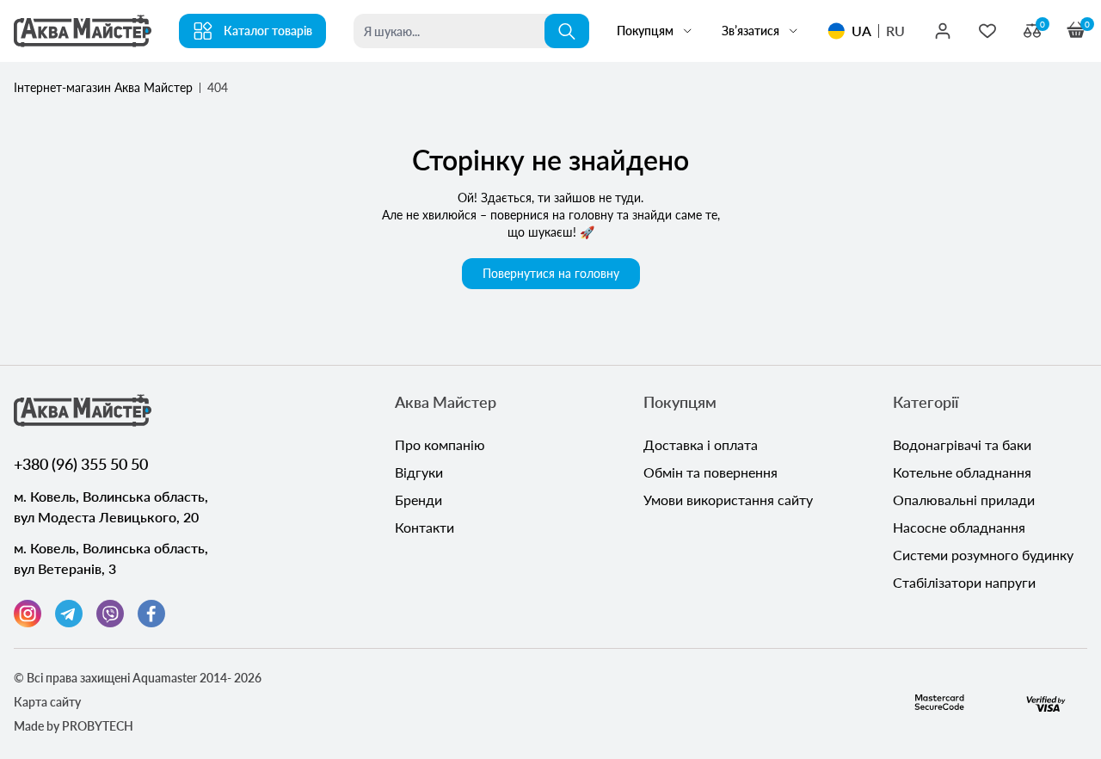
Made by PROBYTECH (73, 726)
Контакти (424, 527)
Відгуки (419, 472)
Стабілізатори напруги (964, 582)
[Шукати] (566, 31)
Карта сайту (47, 701)
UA (861, 30)
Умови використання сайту (728, 499)
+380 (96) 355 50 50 (81, 463)
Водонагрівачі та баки (962, 444)
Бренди (418, 499)
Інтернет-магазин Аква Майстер (103, 87)
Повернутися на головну (551, 273)
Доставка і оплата (700, 444)
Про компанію (440, 444)
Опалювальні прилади (964, 499)
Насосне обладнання (959, 527)
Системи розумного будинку (983, 554)
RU (895, 30)
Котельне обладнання (962, 472)
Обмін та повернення (710, 472)
